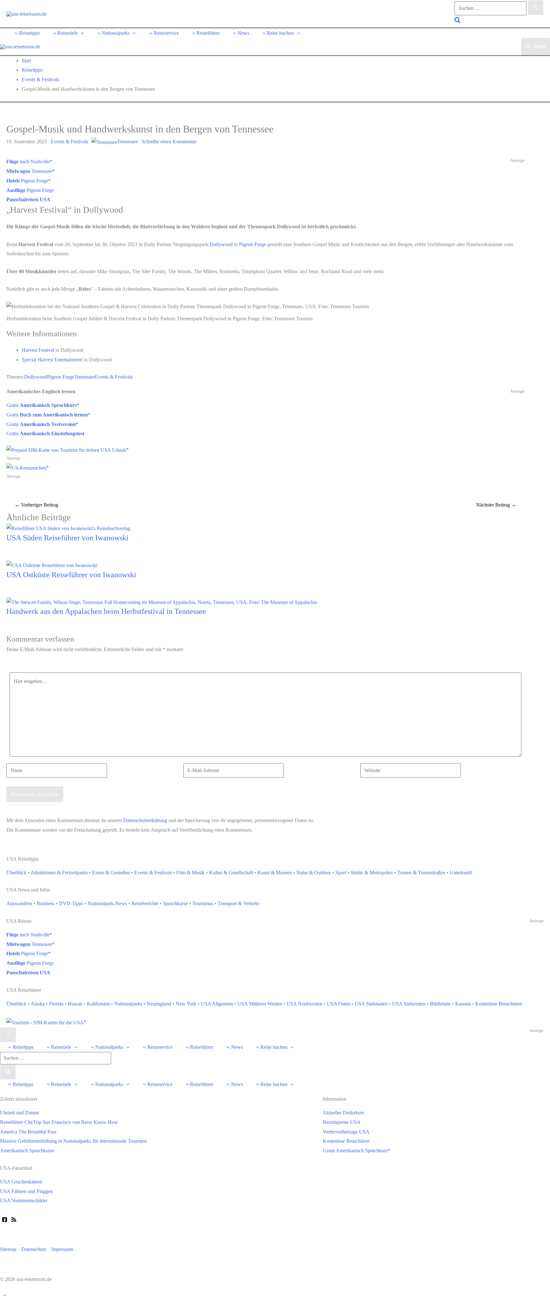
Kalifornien (98, 1003)
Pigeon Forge (27, 180)
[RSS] (14, 1219)
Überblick (16, 872)
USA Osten (338, 1003)
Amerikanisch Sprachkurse (27, 1150)
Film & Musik (190, 872)
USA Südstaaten (371, 1003)
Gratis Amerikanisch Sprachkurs (355, 1150)
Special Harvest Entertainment (52, 359)
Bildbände (440, 1003)
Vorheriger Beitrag (36, 505)
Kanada (463, 1003)
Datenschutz (33, 1249)
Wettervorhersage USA (346, 1131)
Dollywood (221, 244)
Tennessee (127, 141)
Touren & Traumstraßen (421, 872)
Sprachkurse (175, 903)
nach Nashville (28, 161)
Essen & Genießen (111, 872)
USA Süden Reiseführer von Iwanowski (67, 538)
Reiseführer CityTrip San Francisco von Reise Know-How (59, 1122)
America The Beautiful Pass (28, 1131)
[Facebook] (4, 1219)
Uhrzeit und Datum (19, 1112)
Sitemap (8, 1249)
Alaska (38, 1003)
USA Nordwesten (304, 1003)
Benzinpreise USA (342, 1122)
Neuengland (159, 1003)
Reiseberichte (145, 903)
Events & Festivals (69, 141)
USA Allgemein (217, 1003)
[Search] (8, 1072)
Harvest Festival (38, 350)
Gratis (41, 405)
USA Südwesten (409, 1003)
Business (45, 903)
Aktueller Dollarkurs (343, 1112)
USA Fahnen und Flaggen (26, 1191)
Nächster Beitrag (496, 505)
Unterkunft (461, 872)
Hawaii (75, 1003)
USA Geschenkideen (21, 1181)
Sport (340, 872)
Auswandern (19, 903)
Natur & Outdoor (313, 872)
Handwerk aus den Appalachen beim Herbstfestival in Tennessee (106, 611)
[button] (458, 21)
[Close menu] (8, 1034)
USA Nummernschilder (23, 1200)
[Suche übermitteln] (536, 7)
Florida (56, 1003)
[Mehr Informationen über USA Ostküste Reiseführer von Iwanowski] (51, 564)
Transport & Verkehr (238, 903)
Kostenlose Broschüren (498, 1003)
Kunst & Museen (274, 872)
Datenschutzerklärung (145, 820)
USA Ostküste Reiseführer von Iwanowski (71, 575)
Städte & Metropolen (372, 872)
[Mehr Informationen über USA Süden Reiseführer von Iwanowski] (68, 527)
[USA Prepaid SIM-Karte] (46, 1022)
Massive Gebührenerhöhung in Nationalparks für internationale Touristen (73, 1141)
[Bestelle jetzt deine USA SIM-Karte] (67, 449)
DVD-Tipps (71, 903)
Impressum (62, 1249)
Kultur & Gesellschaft (231, 872)
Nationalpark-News (107, 903)
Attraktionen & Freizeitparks (59, 872)
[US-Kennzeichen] (27, 467)
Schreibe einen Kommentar (169, 141)
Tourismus (202, 903)
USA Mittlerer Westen (259, 1003)
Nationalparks (128, 1003)
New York (186, 1003)
